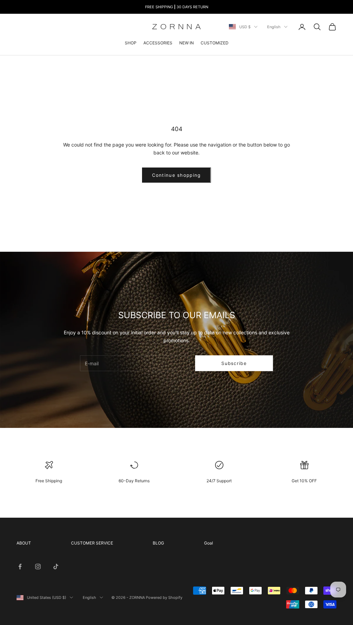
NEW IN (186, 42)
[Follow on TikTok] (55, 566)
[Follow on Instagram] (37, 566)
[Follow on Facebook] (20, 566)
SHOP (131, 42)
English (274, 26)
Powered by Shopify (164, 597)
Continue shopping (176, 175)
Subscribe (234, 363)
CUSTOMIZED (215, 42)
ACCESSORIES (157, 42)
